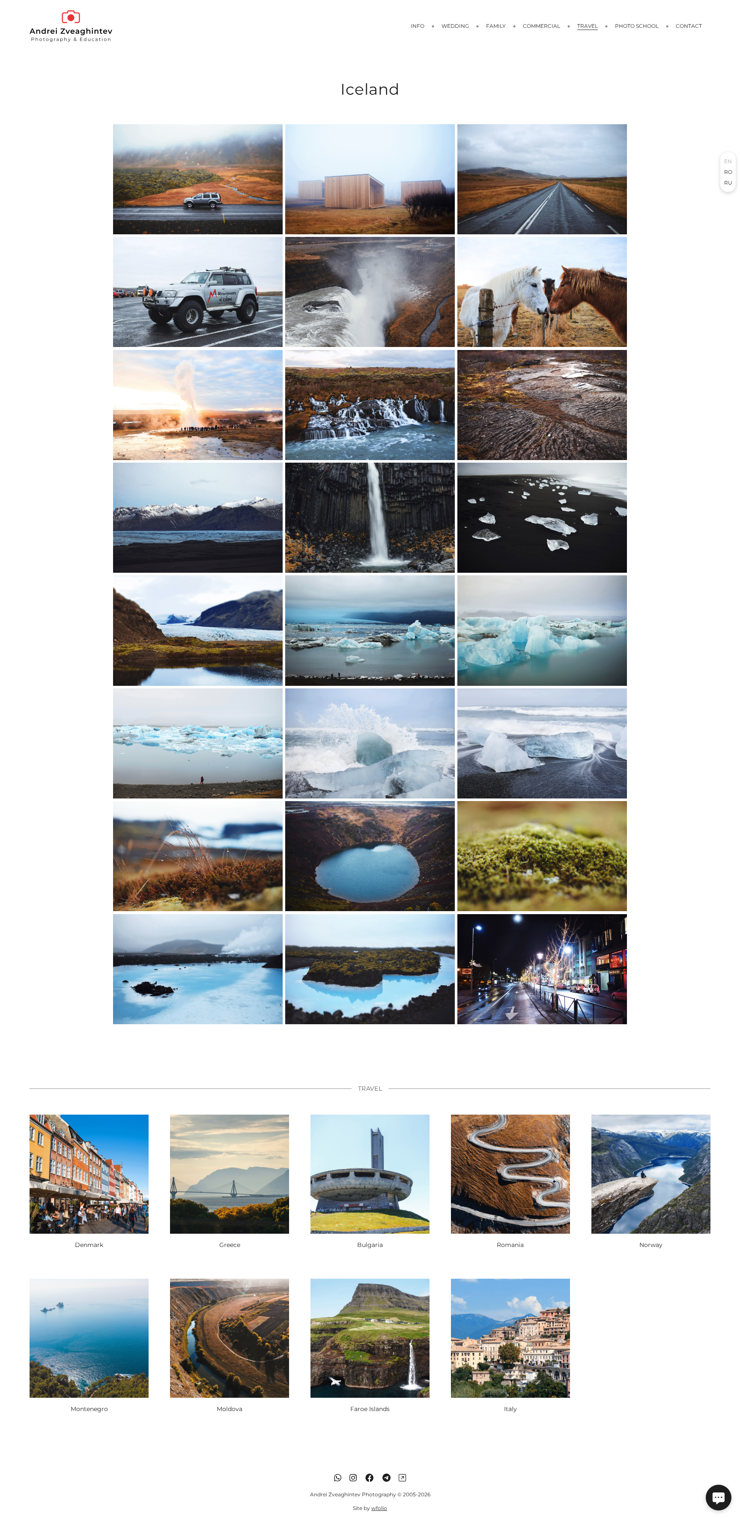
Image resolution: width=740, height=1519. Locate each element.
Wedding (455, 26)
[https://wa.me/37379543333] (337, 1478)
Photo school (637, 26)
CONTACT (689, 26)
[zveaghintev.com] (71, 26)
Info (417, 26)
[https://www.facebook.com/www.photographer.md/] (369, 1478)
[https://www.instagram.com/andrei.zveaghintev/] (353, 1478)
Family (496, 26)
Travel (587, 26)
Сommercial (541, 26)
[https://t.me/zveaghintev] (386, 1478)
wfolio (379, 1508)
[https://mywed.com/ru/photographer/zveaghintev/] (402, 1478)
